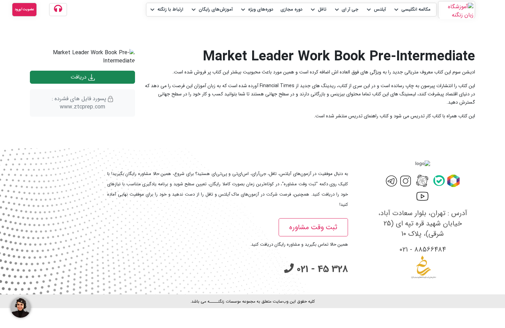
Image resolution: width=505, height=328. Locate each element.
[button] (411, 9)
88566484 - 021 (423, 249)
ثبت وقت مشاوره (313, 227)
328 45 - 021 (321, 269)
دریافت (79, 77)
